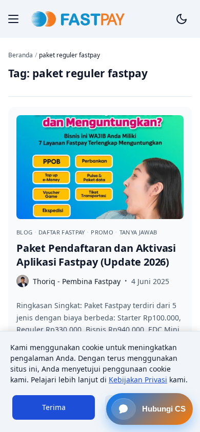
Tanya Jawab (138, 232)
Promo (103, 232)
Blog (25, 232)
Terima (54, 407)
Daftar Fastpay (62, 232)
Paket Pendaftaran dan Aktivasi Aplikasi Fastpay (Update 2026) (96, 255)
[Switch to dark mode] (181, 19)
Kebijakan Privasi (138, 379)
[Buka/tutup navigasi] (13, 19)
